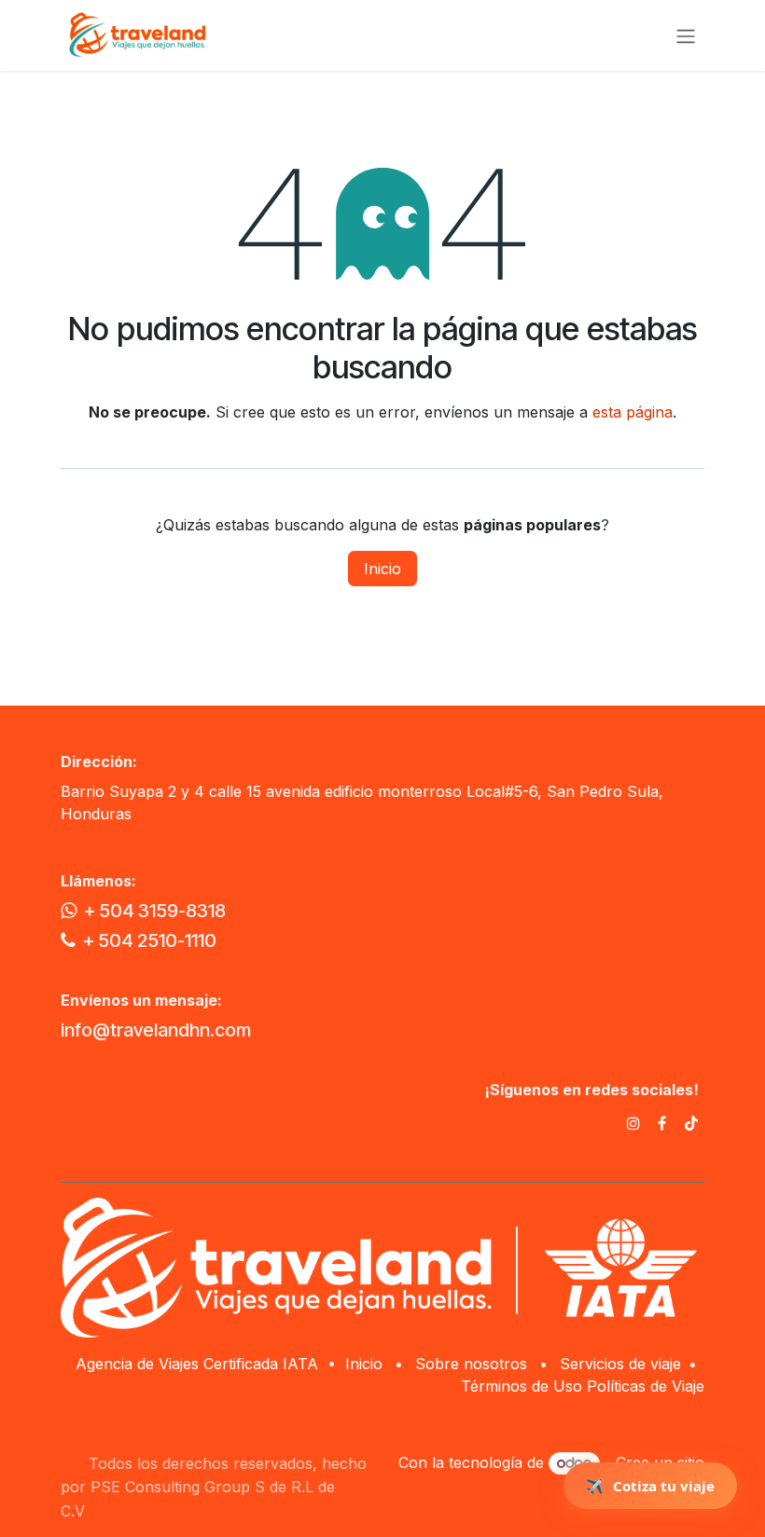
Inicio (382, 568)
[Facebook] (662, 1123)
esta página (632, 412)
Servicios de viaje (620, 1363)
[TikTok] (691, 1123)
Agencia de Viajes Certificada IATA (199, 1363)
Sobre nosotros (471, 1363)
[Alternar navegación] (685, 35)
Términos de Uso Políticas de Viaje (582, 1386)
